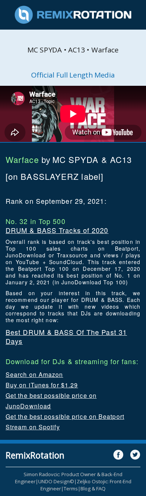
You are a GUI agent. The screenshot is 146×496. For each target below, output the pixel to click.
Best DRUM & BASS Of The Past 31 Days (66, 336)
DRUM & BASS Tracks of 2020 (57, 230)
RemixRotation (35, 455)
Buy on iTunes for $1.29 (42, 385)
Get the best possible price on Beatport (65, 416)
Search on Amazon (34, 374)
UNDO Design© (56, 481)
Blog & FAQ (93, 488)
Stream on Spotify (33, 427)
